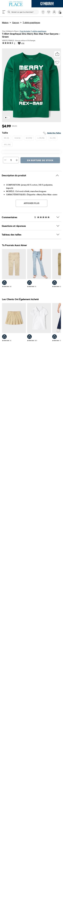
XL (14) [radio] (53, 138)
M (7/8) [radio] (29, 138)
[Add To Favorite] (57, 62)
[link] (43, 12)
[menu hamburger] (3, 11)
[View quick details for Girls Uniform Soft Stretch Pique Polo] (29, 336)
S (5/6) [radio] (18, 138)
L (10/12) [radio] (41, 138)
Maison (5, 22)
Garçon (15, 22)
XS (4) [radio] (6, 138)
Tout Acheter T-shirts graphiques (33, 31)
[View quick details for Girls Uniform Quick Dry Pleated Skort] (4, 336)
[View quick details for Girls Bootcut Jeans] (29, 282)
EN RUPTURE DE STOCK (40, 160)
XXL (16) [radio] (7, 144)
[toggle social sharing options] (57, 54)
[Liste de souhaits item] (49, 13)
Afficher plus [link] (31, 203)
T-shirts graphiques (31, 22)
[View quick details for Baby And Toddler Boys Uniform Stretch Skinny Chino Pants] (54, 282)
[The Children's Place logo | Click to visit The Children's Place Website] (16, 3)
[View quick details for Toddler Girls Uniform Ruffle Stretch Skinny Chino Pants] (4, 282)
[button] (48, 12)
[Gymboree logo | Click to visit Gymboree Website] (47, 3)
